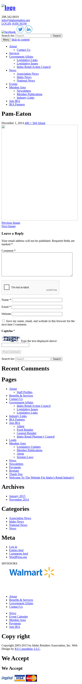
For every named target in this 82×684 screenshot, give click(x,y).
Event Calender (18, 616)
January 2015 (17, 496)
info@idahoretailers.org (16, 20)
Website (6, 313)
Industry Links (25, 97)
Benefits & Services (21, 395)
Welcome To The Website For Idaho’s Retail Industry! (41, 477)
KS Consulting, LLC (27, 648)
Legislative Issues (27, 63)
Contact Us (23, 49)
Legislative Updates (29, 446)
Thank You (16, 474)
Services (14, 53)
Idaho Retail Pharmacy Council (36, 436)
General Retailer (26, 433)
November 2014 (19, 499)
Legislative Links (27, 60)
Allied (20, 426)
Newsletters (24, 90)
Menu (6, 39)
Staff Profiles (24, 392)
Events (13, 84)
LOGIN (6, 23)
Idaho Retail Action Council (34, 66)
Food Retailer (25, 429)
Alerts (20, 453)
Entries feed (16, 550)
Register (14, 470)
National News (26, 80)
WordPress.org (18, 557)
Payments (15, 467)
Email (6, 306)
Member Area (17, 87)
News (12, 70)
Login (12, 440)
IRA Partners (17, 104)
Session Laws (25, 457)
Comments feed (18, 553)
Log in (13, 546)
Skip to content (20, 39)
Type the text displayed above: (39, 341)
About (13, 46)
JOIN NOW (19, 23)
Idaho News (24, 77)
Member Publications (29, 94)
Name (6, 299)
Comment (9, 250)
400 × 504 (31, 123)
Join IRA (14, 101)
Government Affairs (21, 56)
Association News (28, 73)
